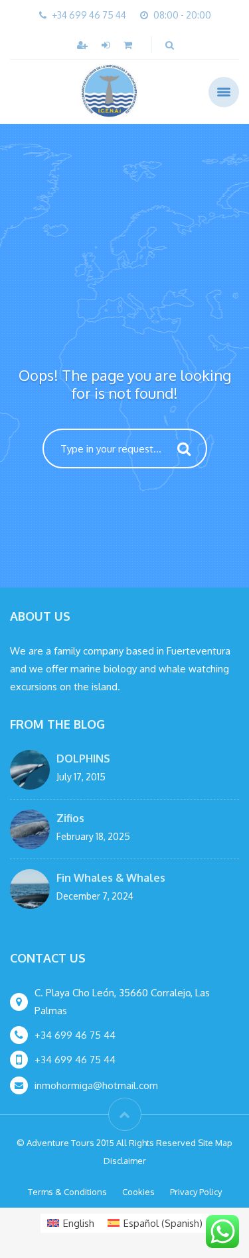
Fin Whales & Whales (110, 877)
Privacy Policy (196, 1191)
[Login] (107, 44)
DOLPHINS (83, 758)
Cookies (138, 1191)
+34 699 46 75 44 (75, 1035)
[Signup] (83, 44)
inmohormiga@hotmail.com (96, 1085)
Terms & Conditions (67, 1191)
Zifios (70, 818)
